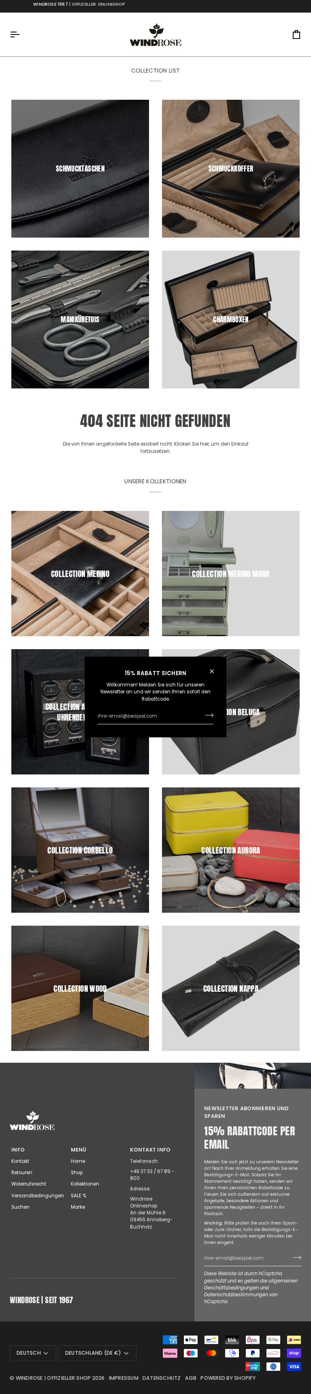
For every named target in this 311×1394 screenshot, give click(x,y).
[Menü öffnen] (22, 34)
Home (78, 1161)
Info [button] (18, 1149)
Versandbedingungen (37, 1195)
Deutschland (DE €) (93, 1352)
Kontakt (20, 1161)
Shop (77, 1172)
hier (204, 444)
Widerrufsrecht (28, 1184)
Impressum (123, 1378)
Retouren (21, 1172)
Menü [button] (79, 1149)
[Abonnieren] (206, 715)
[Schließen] (215, 671)
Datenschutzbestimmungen (236, 1294)
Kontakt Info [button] (150, 1149)
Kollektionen (85, 1184)
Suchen (20, 1207)
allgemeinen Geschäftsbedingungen (251, 1284)
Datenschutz (162, 1378)
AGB (191, 1378)
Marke (78, 1207)
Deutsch (29, 1352)
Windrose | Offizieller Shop (53, 1378)
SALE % (78, 1195)
